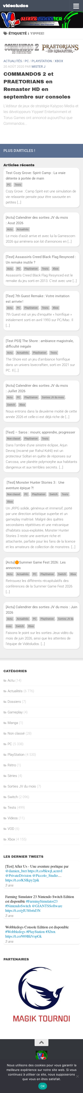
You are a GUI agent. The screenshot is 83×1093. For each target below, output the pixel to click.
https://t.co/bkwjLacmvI (45, 870)
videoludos (15, 5)
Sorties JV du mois (53, 397)
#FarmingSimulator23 (42, 901)
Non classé (13, 438)
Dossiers (14, 702)
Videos (13, 818)
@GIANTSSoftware (47, 905)
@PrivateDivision (18, 875)
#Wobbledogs (15, 931)
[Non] (77, 1076)
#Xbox (51, 931)
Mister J (38, 66)
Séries (12, 776)
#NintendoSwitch (18, 905)
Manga (13, 723)
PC (27, 61)
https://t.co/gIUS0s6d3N (23, 910)
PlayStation (42, 61)
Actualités (12, 61)
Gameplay (15, 712)
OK (43, 1086)
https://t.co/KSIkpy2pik (22, 880)
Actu (9, 229)
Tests (18, 184)
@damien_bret (16, 870)
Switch (11, 404)
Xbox (59, 61)
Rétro (12, 765)
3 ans (9, 885)
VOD (11, 829)
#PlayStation (35, 931)
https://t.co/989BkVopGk (23, 936)
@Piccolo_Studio (45, 875)
